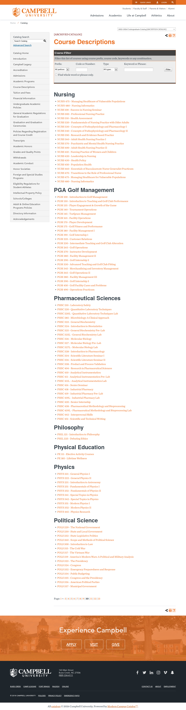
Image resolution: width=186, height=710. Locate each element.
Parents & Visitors (158, 8)
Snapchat (172, 672)
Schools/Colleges (22, 198)
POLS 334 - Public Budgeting (73, 573)
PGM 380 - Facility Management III (77, 276)
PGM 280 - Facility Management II (76, 255)
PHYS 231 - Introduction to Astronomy (79, 482)
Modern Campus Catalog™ (122, 706)
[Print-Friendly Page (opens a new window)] (170, 35)
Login (164, 2)
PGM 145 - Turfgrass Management (76, 213)
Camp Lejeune (29, 686)
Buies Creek (15, 686)
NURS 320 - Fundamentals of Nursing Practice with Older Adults (93, 122)
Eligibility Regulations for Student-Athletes (26, 185)
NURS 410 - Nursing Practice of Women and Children (86, 151)
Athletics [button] (156, 15)
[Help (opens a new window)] (174, 35)
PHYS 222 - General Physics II (74, 478)
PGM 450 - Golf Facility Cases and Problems (82, 285)
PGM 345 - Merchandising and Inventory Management (87, 268)
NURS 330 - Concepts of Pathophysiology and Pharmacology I (92, 126)
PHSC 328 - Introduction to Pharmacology (81, 351)
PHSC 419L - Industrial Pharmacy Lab (78, 397)
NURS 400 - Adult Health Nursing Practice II (82, 147)
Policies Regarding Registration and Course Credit (29, 133)
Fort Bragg (44, 686)
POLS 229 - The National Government (78, 527)
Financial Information (24, 98)
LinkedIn (151, 672)
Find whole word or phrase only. (76, 74)
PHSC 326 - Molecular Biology (74, 338)
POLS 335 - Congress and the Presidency (80, 577)
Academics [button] (115, 15)
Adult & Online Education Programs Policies (26, 206)
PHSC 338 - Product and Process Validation (81, 364)
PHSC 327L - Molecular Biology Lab (77, 347)
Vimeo (165, 672)
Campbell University (34, 12)
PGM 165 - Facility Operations (74, 217)
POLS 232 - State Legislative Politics (77, 535)
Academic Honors (22, 146)
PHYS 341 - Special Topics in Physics (77, 494)
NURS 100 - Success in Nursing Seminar (79, 109)
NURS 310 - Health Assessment (74, 118)
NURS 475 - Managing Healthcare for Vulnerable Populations (91, 177)
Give (116, 644)
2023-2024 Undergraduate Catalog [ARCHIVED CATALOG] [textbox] (142, 29)
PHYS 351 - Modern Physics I (73, 503)
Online (65, 686)
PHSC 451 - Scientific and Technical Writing (81, 418)
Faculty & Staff (140, 8)
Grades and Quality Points (27, 152)
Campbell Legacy (22, 64)
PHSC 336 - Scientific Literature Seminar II (81, 359)
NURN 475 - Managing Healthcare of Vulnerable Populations (91, 101)
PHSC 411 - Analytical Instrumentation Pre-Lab (83, 376)
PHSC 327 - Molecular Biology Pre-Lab (79, 342)
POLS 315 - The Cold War (71, 548)
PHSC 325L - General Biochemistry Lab (79, 334)
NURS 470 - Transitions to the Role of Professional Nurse (89, 172)
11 (91, 598)
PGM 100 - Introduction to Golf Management (82, 196)
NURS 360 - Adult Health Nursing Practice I (81, 139)
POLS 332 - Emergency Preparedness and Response (86, 569)
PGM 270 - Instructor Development (77, 251)
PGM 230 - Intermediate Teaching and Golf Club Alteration (90, 243)
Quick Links (145, 2)
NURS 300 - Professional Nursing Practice (80, 113)
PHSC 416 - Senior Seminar (72, 385)
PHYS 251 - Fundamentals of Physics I (78, 486)
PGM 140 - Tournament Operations (77, 209)
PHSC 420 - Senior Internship (74, 401)
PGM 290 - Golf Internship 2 (73, 260)
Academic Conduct (23, 163)
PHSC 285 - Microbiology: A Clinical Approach (83, 317)
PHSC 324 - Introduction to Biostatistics (79, 326)
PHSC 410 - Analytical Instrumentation (79, 372)
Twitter (144, 672)
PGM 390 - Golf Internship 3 (73, 281)
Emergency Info (71, 695)
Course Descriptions (24, 87)
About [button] (171, 15)
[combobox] (147, 29)
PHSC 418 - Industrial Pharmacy (75, 389)
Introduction (19, 58)
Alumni (171, 8)
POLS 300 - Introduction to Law (75, 544)
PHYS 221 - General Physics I (73, 473)
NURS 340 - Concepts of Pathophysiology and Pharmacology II (92, 130)
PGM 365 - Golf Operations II (73, 272)
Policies (42, 695)
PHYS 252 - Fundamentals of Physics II (79, 490)
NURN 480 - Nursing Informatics (75, 105)
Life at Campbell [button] (136, 15)
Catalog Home (21, 53)
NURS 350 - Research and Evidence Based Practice (85, 135)
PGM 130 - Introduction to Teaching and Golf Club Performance (92, 201)
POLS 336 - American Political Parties (78, 582)
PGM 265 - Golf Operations (72, 247)
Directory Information (24, 213)
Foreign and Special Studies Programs (28, 176)
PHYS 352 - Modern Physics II (74, 507)
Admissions (19, 75)
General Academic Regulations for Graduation (29, 115)
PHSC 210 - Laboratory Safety (74, 305)
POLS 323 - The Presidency (72, 560)
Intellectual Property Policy (27, 193)
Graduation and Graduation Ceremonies (27, 124)
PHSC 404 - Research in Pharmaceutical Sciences (84, 368)
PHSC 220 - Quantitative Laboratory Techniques (84, 309)
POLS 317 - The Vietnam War (73, 552)
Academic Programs (23, 81)
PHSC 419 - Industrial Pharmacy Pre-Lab (80, 393)
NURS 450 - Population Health (74, 164)
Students (126, 8)
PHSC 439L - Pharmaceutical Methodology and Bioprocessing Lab (94, 410)
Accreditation (20, 70)
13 (99, 598)
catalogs (56, 706)
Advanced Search (22, 45)
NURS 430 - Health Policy (71, 160)
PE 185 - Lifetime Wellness (72, 458)
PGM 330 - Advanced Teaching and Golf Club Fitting (86, 264)
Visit (94, 644)
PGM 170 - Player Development (74, 222)
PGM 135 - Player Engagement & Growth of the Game (87, 205)
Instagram (158, 672)
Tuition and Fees (21, 92)
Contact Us (147, 686)
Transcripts (19, 140)
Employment (170, 686)
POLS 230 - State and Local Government (79, 531)
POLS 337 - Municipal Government (76, 586)
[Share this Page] (166, 35)
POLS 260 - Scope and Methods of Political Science (85, 539)
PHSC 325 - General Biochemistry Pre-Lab (81, 330)
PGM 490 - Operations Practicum (75, 289)
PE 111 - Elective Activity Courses (75, 454)
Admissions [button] (97, 15)
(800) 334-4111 (66, 675)
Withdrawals (19, 157)
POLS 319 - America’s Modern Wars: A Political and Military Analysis (95, 556)
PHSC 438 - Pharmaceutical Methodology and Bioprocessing (91, 406)
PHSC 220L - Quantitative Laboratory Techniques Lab (87, 313)
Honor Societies (21, 169)
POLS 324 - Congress (69, 565)
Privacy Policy (54, 695)
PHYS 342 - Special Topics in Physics (78, 499)
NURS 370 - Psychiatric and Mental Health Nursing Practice (90, 143)
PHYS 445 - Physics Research (73, 511)
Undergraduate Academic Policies (26, 106)
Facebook (137, 672)
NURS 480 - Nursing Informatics (75, 181)
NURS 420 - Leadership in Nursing (76, 156)
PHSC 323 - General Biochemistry (76, 321)
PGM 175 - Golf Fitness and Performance (80, 226)
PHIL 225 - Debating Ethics (72, 438)
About (158, 686)
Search (172, 2)
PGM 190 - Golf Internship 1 (72, 234)
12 (95, 598)
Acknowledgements (23, 219)
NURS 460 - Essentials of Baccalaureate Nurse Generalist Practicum (95, 168)
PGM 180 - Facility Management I (76, 230)
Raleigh (55, 686)
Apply (71, 644)
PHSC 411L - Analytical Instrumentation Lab (82, 380)
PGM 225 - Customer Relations (74, 238)
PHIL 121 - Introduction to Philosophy (78, 434)
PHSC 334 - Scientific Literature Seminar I (80, 355)
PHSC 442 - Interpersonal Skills (75, 414)
